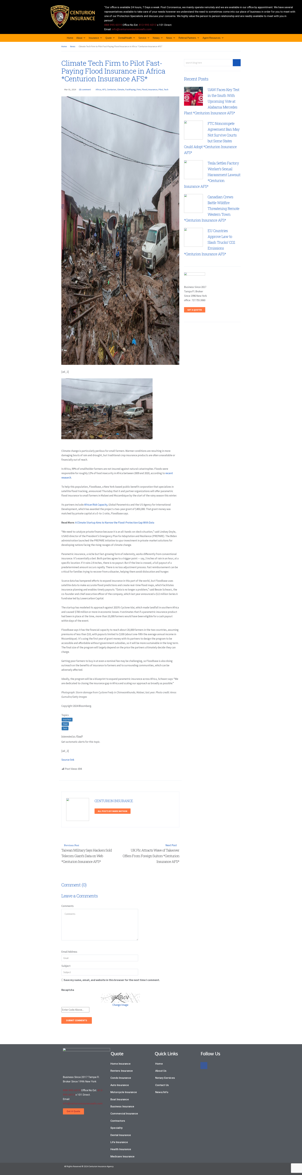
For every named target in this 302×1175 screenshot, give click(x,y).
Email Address (69, 951)
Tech (166, 89)
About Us (161, 1070)
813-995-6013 (148, 24)
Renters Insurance (121, 1070)
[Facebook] (203, 1065)
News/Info (161, 1092)
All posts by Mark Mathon (112, 811)
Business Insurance (122, 1106)
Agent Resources (212, 37)
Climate (120, 89)
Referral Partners (187, 37)
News (169, 37)
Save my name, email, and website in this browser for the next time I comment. (112, 980)
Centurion (111, 89)
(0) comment (85, 89)
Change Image (120, 1005)
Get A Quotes (194, 309)
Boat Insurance (119, 1099)
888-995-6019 (113, 24)
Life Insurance (119, 1142)
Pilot (161, 89)
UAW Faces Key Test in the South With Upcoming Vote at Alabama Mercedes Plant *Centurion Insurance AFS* (211, 101)
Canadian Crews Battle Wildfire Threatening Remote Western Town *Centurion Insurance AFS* (211, 209)
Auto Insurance (119, 1085)
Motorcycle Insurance (123, 1092)
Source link (67, 759)
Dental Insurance (120, 1135)
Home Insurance (120, 1063)
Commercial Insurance (124, 1113)
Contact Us (162, 1085)
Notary (156, 37)
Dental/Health (125, 37)
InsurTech (67, 719)
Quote (108, 37)
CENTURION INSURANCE (114, 801)
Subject (65, 966)
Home (70, 37)
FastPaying (130, 89)
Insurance (94, 37)
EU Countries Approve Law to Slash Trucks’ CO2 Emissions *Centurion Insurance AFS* (209, 242)
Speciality (116, 1127)
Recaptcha (67, 990)
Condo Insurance (120, 1077)
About (79, 37)
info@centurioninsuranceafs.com (132, 29)
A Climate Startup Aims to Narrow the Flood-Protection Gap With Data (114, 522)
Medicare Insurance (122, 1156)
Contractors (117, 1120)
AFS (104, 89)
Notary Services (165, 1077)
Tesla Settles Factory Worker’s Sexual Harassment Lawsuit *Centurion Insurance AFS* (212, 175)
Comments (67, 906)
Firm (139, 89)
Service (142, 37)
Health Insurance (120, 1149)
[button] (73, 1111)
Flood (144, 89)
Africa (98, 89)
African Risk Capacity (95, 504)
